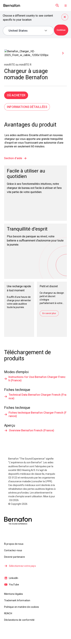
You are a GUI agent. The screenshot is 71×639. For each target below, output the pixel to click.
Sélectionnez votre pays (22, 566)
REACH (8, 613)
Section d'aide (13, 158)
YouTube (14, 584)
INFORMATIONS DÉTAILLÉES (27, 107)
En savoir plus (49, 313)
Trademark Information (17, 600)
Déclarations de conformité (19, 620)
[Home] (11, 5)
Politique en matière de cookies (21, 607)
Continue (61, 30)
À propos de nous (14, 544)
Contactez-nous (13, 550)
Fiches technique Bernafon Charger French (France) (38, 414)
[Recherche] (57, 5)
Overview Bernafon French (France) (31, 430)
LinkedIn (13, 578)
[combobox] (26, 30)
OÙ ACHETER (16, 95)
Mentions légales (13, 594)
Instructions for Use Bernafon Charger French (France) (36, 378)
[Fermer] (64, 17)
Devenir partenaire (14, 556)
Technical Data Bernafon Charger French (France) (37, 396)
